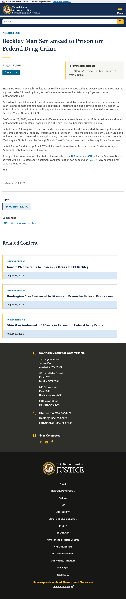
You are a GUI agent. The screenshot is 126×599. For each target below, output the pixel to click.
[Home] (21, 13)
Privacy (63, 526)
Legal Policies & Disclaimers (63, 519)
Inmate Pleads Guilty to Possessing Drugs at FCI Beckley (47, 267)
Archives (63, 498)
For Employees (63, 533)
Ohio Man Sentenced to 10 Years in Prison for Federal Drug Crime (55, 325)
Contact (61, 586)
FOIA (63, 505)
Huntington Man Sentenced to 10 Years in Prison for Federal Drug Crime (60, 296)
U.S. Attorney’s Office (83, 156)
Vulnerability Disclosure (63, 560)
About (63, 484)
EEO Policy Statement (63, 553)
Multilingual (63, 567)
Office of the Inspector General (63, 540)
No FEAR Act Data (63, 547)
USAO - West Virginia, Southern (19, 223)
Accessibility (63, 512)
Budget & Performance (63, 491)
